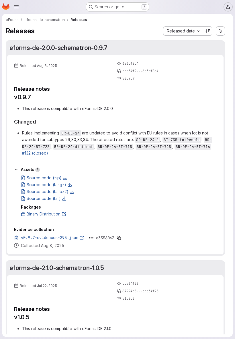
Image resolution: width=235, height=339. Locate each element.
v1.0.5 (128, 298)
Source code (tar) (44, 198)
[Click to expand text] (91, 237)
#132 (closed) (35, 153)
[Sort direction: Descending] (207, 31)
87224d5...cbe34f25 (140, 291)
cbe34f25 (130, 283)
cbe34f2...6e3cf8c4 (140, 71)
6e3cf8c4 (130, 63)
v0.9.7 (128, 78)
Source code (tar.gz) (46, 184)
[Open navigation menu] (16, 6)
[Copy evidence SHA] (119, 237)
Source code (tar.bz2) (47, 191)
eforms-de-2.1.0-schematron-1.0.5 (56, 267)
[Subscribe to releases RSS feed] (220, 31)
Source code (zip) (44, 177)
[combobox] (183, 31)
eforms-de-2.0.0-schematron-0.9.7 (58, 47)
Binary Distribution (43, 213)
